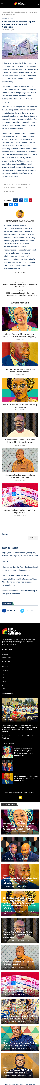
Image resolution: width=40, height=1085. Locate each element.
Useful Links (7, 650)
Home (4, 12)
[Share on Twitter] (26, 200)
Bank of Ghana (8, 184)
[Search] (38, 4)
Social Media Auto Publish (12, 1084)
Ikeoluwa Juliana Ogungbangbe (15, 911)
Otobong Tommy (10, 832)
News (3, 685)
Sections (5, 666)
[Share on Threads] (6, 204)
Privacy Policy (6, 657)
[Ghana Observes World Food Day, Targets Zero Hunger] (20, 710)
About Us (5, 654)
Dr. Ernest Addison (9, 191)
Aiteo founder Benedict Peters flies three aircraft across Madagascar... (26, 778)
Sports (4, 681)
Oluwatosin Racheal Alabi (20, 221)
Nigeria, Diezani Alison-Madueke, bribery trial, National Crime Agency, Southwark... (23, 752)
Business (5, 670)
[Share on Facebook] (21, 200)
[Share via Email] (16, 204)
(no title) (5, 561)
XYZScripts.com (30, 1084)
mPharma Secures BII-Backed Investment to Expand (17, 1071)
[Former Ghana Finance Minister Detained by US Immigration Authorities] (20, 425)
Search (5, 534)
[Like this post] (16, 200)
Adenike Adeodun (10, 859)
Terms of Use (6, 661)
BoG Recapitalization (23, 184)
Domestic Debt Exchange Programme (15, 188)
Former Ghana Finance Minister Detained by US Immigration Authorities (19, 935)
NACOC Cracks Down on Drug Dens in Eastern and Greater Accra (20, 1017)
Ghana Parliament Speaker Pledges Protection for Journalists (20, 1044)
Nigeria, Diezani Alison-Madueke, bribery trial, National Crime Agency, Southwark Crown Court (19, 826)
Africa (4, 689)
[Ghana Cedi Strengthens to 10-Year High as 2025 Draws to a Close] (20, 495)
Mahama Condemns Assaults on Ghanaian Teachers (18, 963)
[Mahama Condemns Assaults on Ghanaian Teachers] (20, 460)
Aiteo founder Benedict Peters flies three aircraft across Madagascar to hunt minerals (20, 880)
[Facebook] (20, 797)
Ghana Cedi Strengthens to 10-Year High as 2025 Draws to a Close (20, 990)
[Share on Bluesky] (11, 204)
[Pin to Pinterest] (30, 200)
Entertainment (6, 678)
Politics (4, 674)
